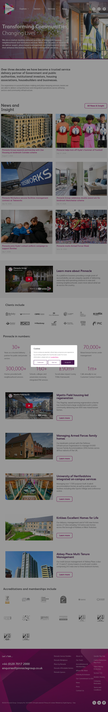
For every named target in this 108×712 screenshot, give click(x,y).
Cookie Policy (55, 357)
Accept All (68, 362)
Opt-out (54, 362)
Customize (40, 362)
